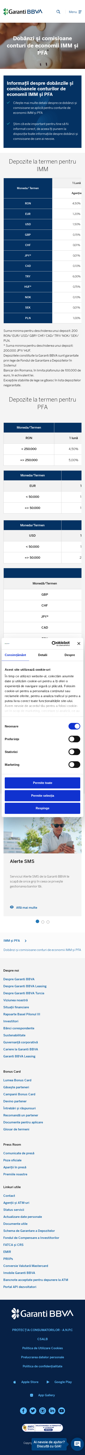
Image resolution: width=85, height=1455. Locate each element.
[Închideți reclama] (78, 643)
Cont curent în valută (32, 861)
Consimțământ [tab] (15, 655)
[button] (37, 922)
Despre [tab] (70, 655)
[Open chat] (77, 1444)
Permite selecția (42, 795)
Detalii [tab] (42, 655)
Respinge (42, 808)
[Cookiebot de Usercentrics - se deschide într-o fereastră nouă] (52, 643)
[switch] (74, 739)
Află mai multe (26, 908)
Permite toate (42, 783)
